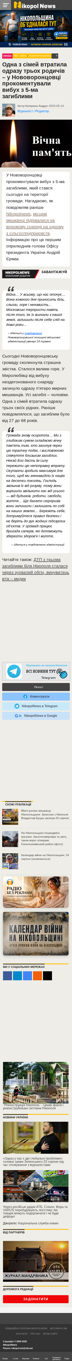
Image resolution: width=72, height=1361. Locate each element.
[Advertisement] (36, 624)
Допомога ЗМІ (58, 1328)
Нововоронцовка (40, 56)
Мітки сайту (50, 1334)
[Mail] (47, 975)
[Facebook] (7, 975)
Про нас (35, 1334)
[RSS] (37, 975)
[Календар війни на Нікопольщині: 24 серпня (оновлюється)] (10, 861)
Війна (23, 56)
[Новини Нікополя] (34, 5)
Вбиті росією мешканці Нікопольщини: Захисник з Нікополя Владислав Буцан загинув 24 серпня (45, 814)
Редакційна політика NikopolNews (26, 1328)
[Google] (27, 975)
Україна (7, 56)
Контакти (22, 1334)
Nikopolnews (18, 213)
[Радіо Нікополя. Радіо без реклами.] (36, 892)
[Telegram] (17, 975)
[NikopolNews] (36, 671)
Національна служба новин (38, 1223)
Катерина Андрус (36, 105)
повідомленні (33, 333)
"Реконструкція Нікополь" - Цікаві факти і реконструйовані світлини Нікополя (33, 1106)
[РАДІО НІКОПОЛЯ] (36, 933)
